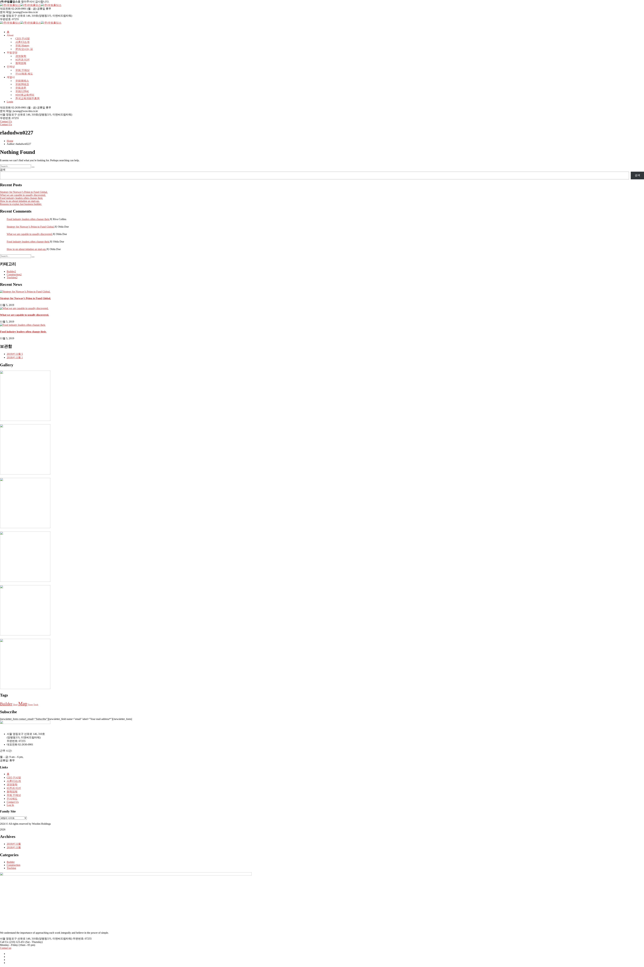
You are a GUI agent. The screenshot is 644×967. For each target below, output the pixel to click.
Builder (11, 271)
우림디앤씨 (22, 91)
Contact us (5, 948)
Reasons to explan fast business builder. (21, 204)
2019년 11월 (15, 354)
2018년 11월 (15, 357)
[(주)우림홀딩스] (10, 5)
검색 (2, 169)
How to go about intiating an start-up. (20, 201)
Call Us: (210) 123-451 (12, 942)
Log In (10, 805)
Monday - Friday (9, 945)
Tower (30, 705)
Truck (36, 705)
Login (10, 101)
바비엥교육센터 (24, 94)
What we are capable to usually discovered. (23, 195)
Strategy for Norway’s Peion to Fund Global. (24, 192)
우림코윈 (20, 87)
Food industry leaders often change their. (21, 198)
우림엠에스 (22, 80)
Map (22, 703)
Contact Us (6, 121)
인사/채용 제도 (24, 73)
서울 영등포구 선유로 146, (15, 15)
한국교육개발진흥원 (27, 98)
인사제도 (12, 798)
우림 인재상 (22, 70)
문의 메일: (6, 12)
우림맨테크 (22, 84)
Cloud (15, 705)
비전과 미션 (22, 59)
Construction (14, 274)
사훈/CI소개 (14, 781)
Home (10, 140)
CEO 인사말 (14, 777)
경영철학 (20, 56)
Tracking (12, 277)
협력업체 (20, 63)
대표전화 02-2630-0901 (13, 8)
